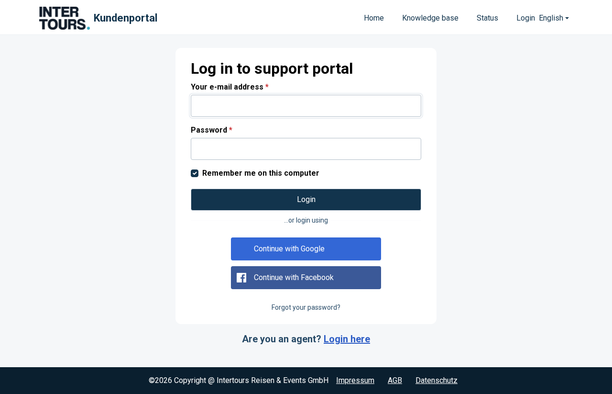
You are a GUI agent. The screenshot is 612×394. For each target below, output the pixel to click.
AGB (395, 380)
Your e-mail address (230, 86)
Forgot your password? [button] (306, 307)
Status (487, 18)
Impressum (355, 380)
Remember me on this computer (260, 173)
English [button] (551, 18)
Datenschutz (436, 380)
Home (374, 18)
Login (525, 18)
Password (211, 130)
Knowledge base (430, 18)
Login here (347, 339)
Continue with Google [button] (289, 248)
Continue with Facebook (294, 277)
